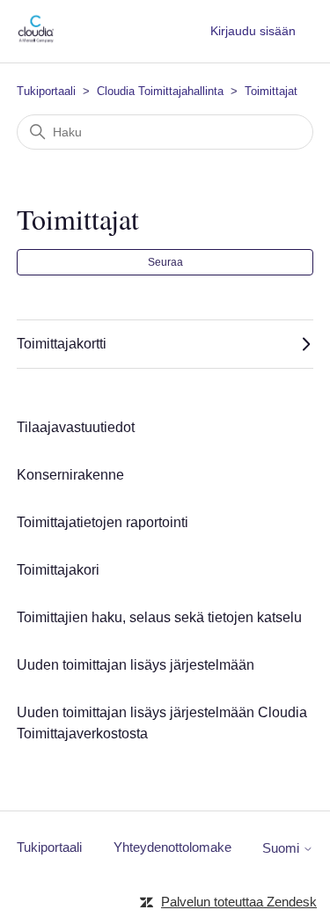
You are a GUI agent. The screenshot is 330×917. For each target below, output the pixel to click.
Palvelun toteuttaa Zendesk (239, 901)
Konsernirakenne (70, 474)
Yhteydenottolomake (172, 847)
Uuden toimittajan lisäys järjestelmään (135, 664)
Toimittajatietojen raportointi (102, 522)
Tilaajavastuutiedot (76, 427)
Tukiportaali (46, 91)
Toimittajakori (58, 569)
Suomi (282, 847)
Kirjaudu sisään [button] (253, 31)
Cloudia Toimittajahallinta (160, 91)
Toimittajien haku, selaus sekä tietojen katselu (159, 617)
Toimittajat (271, 91)
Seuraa (165, 262)
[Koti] (36, 40)
